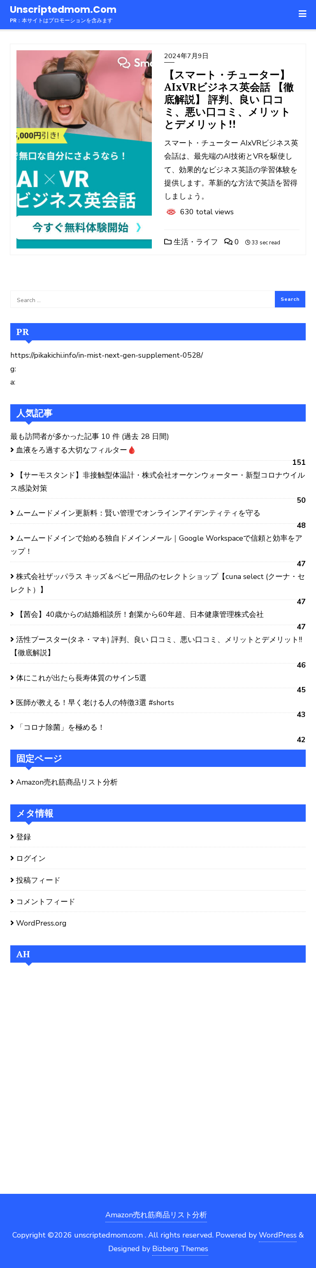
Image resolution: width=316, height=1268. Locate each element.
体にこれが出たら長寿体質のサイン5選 (81, 678)
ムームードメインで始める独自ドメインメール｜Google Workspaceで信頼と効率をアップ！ (156, 544)
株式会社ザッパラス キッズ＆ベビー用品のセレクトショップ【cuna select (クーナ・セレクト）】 (157, 583)
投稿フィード (38, 880)
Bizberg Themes (180, 1249)
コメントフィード (45, 902)
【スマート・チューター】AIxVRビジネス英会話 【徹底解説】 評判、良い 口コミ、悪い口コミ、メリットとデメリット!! (229, 99)
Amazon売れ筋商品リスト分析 (67, 782)
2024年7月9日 (186, 56)
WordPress (278, 1235)
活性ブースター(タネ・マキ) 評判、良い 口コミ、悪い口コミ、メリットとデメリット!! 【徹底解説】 (156, 646)
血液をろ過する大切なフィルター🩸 (76, 450)
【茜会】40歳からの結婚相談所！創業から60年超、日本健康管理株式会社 (140, 614)
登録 (23, 837)
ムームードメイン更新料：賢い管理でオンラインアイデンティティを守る (138, 513)
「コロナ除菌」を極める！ (60, 727)
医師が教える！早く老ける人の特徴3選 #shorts (95, 703)
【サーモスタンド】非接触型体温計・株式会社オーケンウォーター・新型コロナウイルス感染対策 (157, 481)
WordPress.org (41, 923)
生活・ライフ (195, 242)
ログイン (31, 858)
